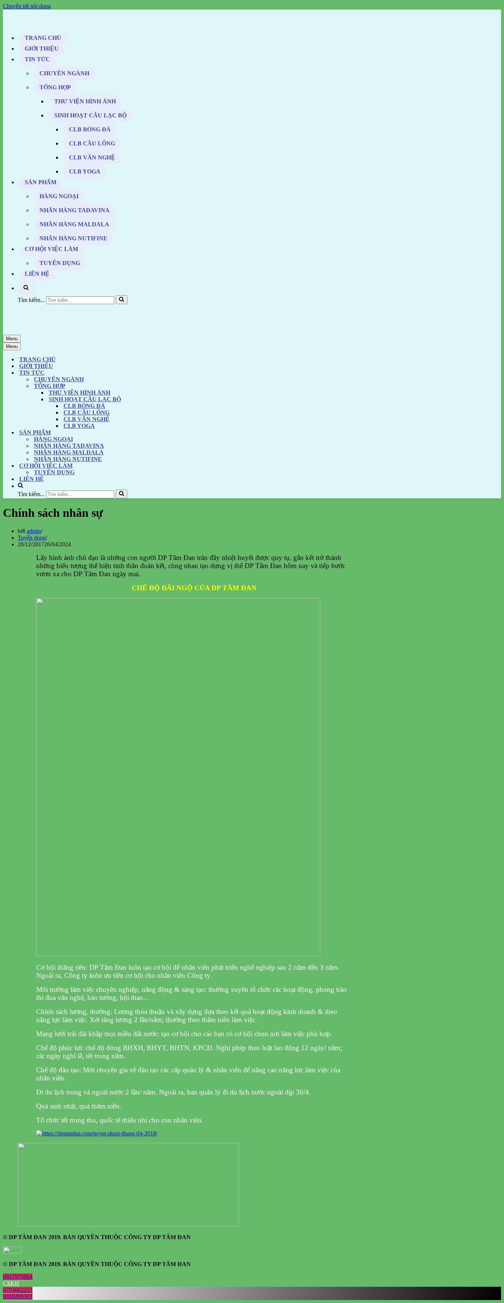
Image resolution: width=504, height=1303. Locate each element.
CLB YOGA (84, 171)
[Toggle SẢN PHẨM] (132, 433)
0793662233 (17, 1290)
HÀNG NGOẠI (59, 196)
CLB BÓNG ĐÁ (90, 129)
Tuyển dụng (32, 537)
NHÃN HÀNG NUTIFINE (73, 238)
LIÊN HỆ (37, 274)
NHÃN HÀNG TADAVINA (74, 210)
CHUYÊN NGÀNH (64, 73)
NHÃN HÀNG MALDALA (74, 224)
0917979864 (17, 1276)
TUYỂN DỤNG (59, 263)
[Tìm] (121, 299)
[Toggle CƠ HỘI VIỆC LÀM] (132, 466)
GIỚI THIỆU (42, 48)
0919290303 (17, 1296)
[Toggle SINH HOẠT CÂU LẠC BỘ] (132, 399)
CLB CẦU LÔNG (92, 143)
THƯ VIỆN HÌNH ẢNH (85, 101)
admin (34, 531)
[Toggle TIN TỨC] (132, 373)
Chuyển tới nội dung (27, 6)
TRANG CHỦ (43, 38)
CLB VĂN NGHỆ (92, 157)
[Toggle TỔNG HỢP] (132, 386)
